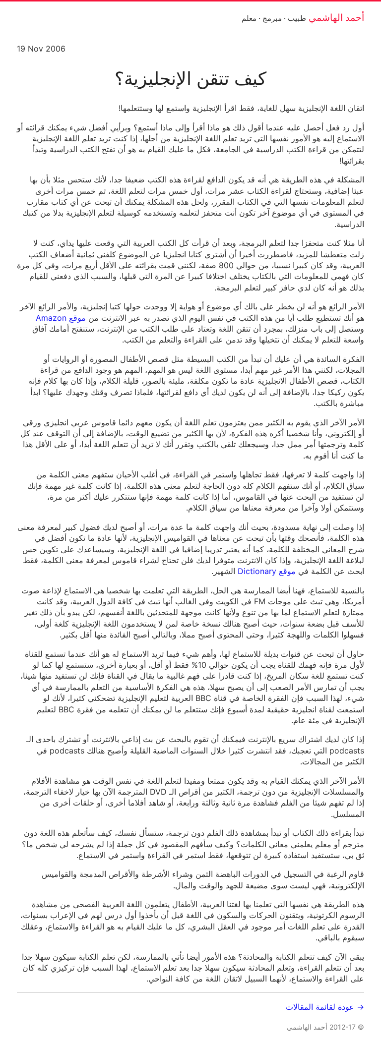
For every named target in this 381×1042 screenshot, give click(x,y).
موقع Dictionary (267, 571)
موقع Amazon (61, 318)
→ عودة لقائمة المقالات (325, 1007)
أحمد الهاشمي (336, 17)
